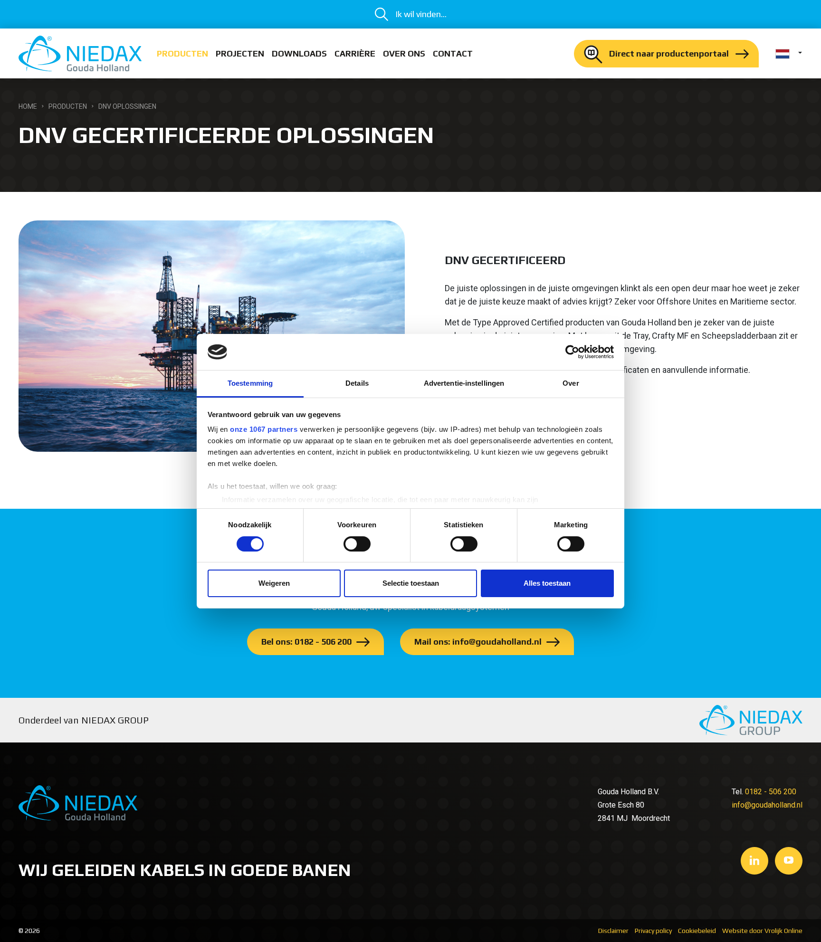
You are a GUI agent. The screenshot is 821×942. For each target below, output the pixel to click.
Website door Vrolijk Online (762, 930)
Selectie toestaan (410, 583)
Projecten (240, 53)
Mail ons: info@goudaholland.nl (478, 642)
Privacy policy (653, 930)
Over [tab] (571, 383)
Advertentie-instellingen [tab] (464, 383)
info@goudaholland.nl (767, 804)
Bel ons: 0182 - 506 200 (306, 642)
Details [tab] (357, 383)
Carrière (354, 53)
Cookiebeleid (697, 930)
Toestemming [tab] (250, 383)
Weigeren (274, 583)
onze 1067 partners (263, 429)
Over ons (404, 53)
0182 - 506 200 (770, 791)
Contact (453, 53)
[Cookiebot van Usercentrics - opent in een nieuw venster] (572, 352)
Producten (182, 53)
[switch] (357, 544)
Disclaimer (613, 930)
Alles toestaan (547, 583)
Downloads (299, 53)
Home (28, 106)
